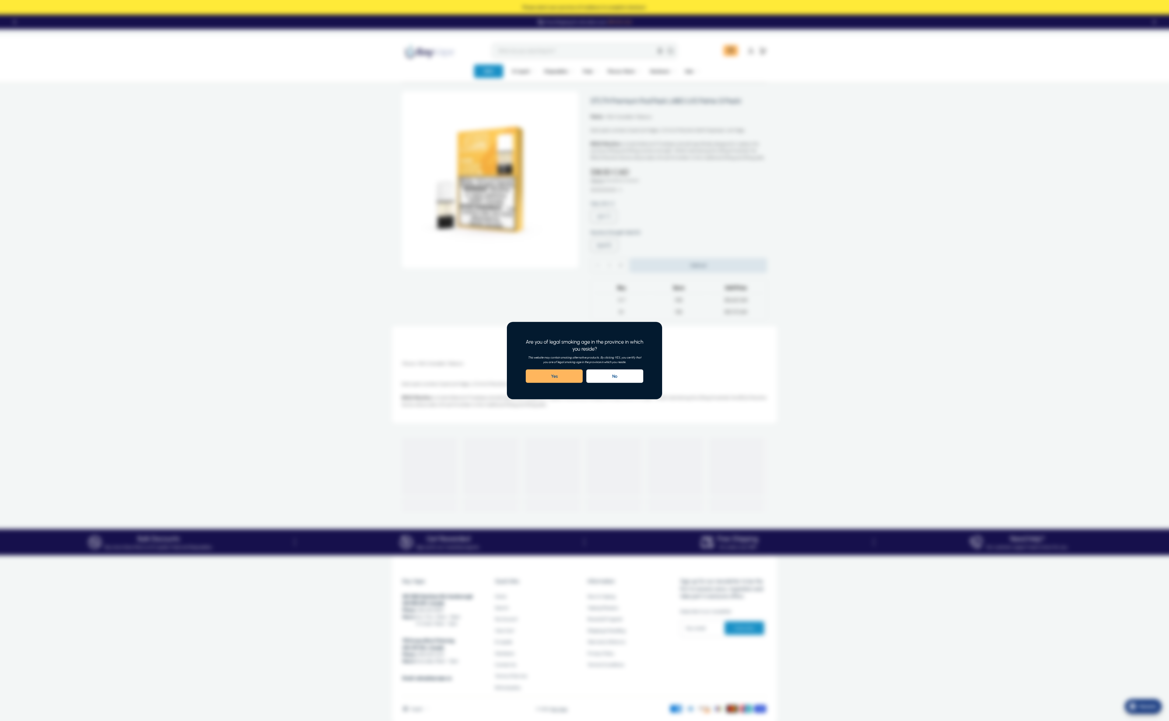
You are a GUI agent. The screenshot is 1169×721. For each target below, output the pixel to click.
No (614, 376)
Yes (554, 376)
